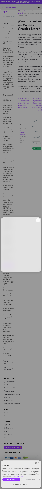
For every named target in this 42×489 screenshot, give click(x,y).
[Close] (38, 220)
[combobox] (36, 463)
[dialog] (21, 474)
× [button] (39, 463)
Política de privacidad (18, 476)
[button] (21, 484)
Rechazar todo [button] (30, 479)
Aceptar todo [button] (11, 479)
